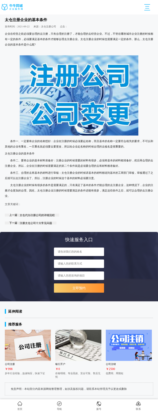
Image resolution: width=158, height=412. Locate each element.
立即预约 (79, 288)
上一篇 (32, 215)
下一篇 (30, 223)
